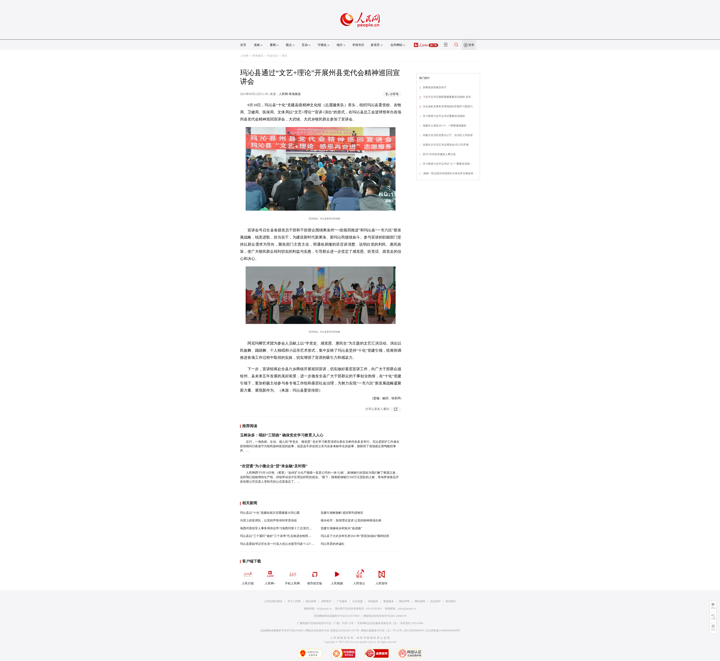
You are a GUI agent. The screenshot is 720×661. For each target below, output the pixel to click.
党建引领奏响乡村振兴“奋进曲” (341, 528)
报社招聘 (311, 601)
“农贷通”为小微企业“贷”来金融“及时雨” (274, 466)
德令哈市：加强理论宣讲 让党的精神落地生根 (351, 520)
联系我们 (451, 601)
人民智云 (359, 583)
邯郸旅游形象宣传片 (434, 87)
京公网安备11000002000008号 (443, 630)
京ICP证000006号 (414, 630)
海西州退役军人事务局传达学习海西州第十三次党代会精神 (279, 528)
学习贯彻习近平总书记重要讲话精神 (444, 116)
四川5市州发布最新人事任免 (439, 154)
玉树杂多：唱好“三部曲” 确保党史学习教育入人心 (281, 435)
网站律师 (420, 601)
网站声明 (404, 601)
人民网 (244, 55)
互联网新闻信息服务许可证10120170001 (337, 616)
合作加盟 (357, 601)
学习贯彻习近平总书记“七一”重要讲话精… (447, 163)
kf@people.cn (324, 608)
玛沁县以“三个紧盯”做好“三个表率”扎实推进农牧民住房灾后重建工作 (286, 536)
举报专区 (358, 44)
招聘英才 (326, 601)
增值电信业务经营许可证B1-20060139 (384, 616)
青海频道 (258, 55)
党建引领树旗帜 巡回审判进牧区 (342, 512)
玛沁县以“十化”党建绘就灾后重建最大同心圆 (270, 512)
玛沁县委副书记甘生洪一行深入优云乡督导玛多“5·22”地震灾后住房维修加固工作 (293, 543)
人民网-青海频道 (290, 94)
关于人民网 (294, 601)
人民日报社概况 (273, 601)
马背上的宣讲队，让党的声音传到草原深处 (268, 520)
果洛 (284, 55)
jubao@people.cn (407, 608)
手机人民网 (292, 583)
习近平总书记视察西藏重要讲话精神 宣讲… (448, 97)
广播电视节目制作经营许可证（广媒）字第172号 (325, 623)
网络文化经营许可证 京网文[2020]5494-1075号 (332, 630)
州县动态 (272, 55)
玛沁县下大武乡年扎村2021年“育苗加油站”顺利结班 (355, 536)
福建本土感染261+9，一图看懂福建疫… (446, 125)
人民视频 (337, 583)
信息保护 (435, 601)
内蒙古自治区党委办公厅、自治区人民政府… (449, 135)
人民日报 (248, 583)
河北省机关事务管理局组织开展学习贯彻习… (449, 106)
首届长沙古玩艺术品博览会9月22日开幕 (446, 144)
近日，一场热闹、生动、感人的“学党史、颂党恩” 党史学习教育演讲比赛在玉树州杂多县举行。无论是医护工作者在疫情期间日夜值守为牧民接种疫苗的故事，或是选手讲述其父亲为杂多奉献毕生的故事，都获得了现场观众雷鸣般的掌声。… (319, 446)
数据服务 (388, 601)
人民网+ (270, 583)
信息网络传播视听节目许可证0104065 (282, 630)
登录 (471, 44)
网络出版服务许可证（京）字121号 (381, 630)
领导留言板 (314, 583)
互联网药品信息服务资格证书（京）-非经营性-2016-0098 (390, 623)
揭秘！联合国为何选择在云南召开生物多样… (449, 173)
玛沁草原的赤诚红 (333, 543)
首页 (243, 44)
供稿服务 (373, 601)
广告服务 (342, 601)
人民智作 (382, 583)
